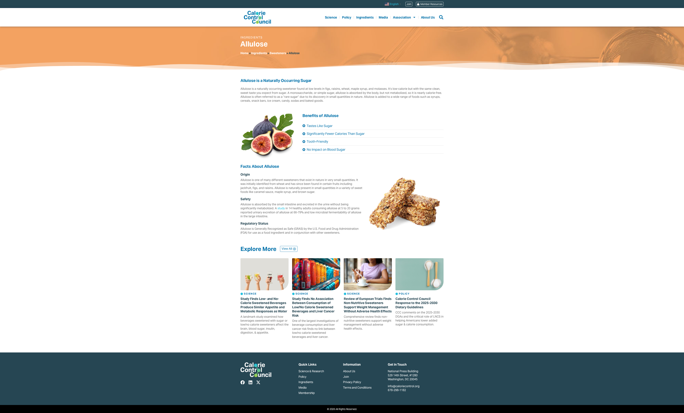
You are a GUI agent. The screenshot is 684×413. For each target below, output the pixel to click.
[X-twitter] (258, 382)
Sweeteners (278, 53)
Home (244, 53)
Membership (307, 393)
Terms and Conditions (357, 387)
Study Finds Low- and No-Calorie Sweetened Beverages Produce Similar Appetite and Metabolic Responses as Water (263, 305)
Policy (346, 17)
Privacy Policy (352, 382)
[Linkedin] (250, 382)
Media (383, 17)
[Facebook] (242, 382)
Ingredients (365, 17)
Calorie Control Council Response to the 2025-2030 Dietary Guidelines (416, 303)
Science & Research (311, 371)
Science (331, 17)
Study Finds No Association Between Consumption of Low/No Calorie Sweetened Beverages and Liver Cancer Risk (313, 307)
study (281, 208)
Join (346, 377)
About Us (428, 17)
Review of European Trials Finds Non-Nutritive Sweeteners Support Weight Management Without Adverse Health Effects (368, 305)
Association (402, 17)
